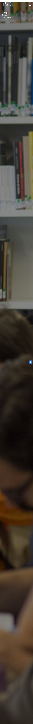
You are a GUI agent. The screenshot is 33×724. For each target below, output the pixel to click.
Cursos (4, 15)
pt (30, 6)
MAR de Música (7, 17)
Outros (4, 19)
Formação (5, 13)
